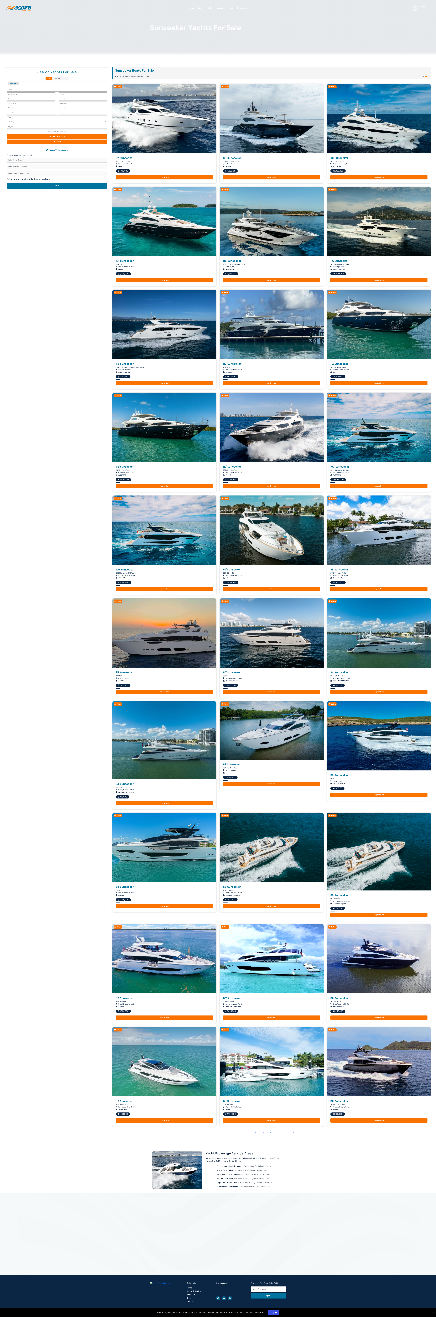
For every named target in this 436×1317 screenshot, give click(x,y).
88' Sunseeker (339, 775)
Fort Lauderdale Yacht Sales (229, 1166)
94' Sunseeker (339, 672)
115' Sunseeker (339, 261)
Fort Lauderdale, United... (341, 472)
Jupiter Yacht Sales (225, 1178)
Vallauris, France (231, 267)
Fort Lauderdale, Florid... (127, 164)
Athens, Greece (123, 678)
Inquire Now (164, 177)
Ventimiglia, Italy (338, 267)
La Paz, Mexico (230, 770)
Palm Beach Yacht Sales (227, 1174)
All (49, 78)
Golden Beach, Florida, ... (341, 370)
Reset (58, 141)
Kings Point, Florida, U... (340, 1004)
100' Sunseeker (339, 466)
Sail (65, 78)
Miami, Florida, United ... (341, 575)
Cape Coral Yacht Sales (227, 1182)
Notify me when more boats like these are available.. (28, 179)
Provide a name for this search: (20, 155)
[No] (433, 1312)
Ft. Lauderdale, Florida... (234, 678)
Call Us (422, 7)
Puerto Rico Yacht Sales (227, 1186)
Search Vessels (58, 136)
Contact (190, 1301)
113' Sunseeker (125, 363)
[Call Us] (415, 8)
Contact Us (242, 8)
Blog (231, 8)
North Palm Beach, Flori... (341, 678)
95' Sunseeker (232, 569)
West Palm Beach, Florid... (341, 164)
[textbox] (28, 83)
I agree (273, 1312)
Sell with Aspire (194, 1291)
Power (57, 78)
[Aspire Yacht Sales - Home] (19, 8)
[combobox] (57, 84)
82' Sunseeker (125, 158)
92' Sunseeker (232, 764)
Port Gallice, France (125, 370)
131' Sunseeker (232, 158)
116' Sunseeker (232, 261)
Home (191, 8)
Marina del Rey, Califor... (234, 893)
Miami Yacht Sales (225, 1170)
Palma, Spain (230, 164)
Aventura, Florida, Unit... (126, 472)
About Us (191, 1295)
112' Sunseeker (232, 363)
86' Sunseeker (125, 998)
